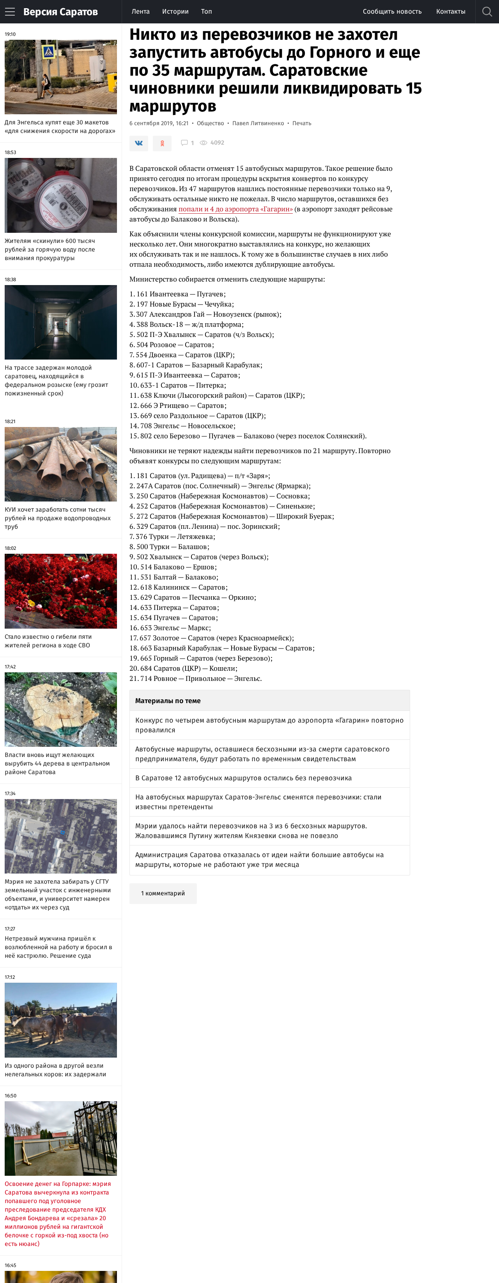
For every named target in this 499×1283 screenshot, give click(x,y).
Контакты (450, 11)
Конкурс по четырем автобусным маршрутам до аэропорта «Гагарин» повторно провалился (269, 725)
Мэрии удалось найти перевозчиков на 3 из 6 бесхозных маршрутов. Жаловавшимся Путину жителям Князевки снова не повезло (251, 831)
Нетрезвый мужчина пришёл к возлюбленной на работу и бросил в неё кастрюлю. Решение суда (58, 947)
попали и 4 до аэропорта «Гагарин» (236, 208)
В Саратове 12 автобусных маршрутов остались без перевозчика (243, 778)
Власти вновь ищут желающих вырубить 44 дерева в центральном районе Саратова (57, 763)
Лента (141, 11)
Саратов (60, 12)
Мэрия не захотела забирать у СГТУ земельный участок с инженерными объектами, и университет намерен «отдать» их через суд (58, 894)
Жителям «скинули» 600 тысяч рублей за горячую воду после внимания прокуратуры (50, 249)
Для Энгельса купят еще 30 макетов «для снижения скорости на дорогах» (60, 127)
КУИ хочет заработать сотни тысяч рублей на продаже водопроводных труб (58, 518)
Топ (206, 11)
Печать (301, 123)
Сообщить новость (392, 11)
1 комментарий (163, 893)
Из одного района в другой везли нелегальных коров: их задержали (55, 1070)
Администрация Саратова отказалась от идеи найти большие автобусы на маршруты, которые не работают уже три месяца (259, 860)
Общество (210, 123)
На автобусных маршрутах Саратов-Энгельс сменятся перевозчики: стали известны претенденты (258, 802)
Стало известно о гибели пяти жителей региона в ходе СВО (48, 641)
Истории (175, 11)
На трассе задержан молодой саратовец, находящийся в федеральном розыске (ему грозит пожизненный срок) (56, 380)
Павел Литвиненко (258, 123)
